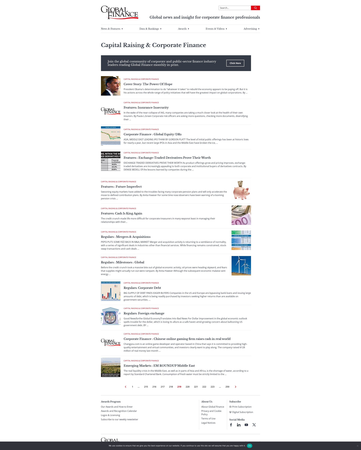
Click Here (235, 63)
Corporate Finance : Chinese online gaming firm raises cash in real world (177, 339)
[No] (357, 445)
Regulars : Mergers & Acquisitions (125, 237)
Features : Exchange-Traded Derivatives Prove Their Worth (167, 157)
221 (196, 386)
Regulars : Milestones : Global (122, 262)
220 (188, 386)
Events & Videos (215, 28)
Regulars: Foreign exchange (144, 313)
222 (204, 386)
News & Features (110, 28)
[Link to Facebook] (231, 424)
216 (154, 386)
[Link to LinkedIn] (238, 424)
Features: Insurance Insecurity (146, 107)
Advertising (250, 28)
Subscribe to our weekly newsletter (119, 419)
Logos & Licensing (110, 415)
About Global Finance (212, 406)
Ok (249, 446)
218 (171, 386)
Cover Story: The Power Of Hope (148, 84)
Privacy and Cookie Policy (211, 412)
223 (212, 386)
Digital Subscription (242, 412)
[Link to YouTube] (246, 424)
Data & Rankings (149, 28)
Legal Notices (208, 422)
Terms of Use (208, 418)
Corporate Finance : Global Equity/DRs (152, 134)
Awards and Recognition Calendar (119, 410)
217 (163, 386)
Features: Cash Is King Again (121, 213)
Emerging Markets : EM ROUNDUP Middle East (159, 365)
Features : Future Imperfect (121, 186)
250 (227, 386)
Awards (182, 28)
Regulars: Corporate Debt (142, 288)
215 (146, 386)
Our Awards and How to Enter (117, 406)
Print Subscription (242, 406)
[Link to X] (254, 424)
